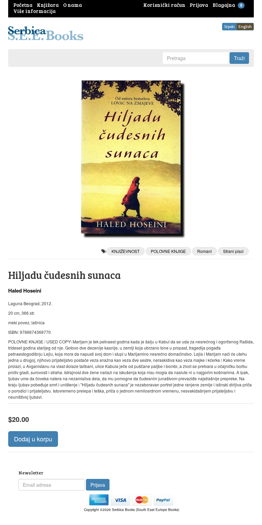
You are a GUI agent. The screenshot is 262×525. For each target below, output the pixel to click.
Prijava (97, 484)
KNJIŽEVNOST (126, 251)
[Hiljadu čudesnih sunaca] (131, 157)
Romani (204, 251)
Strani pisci (233, 251)
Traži (239, 58)
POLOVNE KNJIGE (168, 251)
